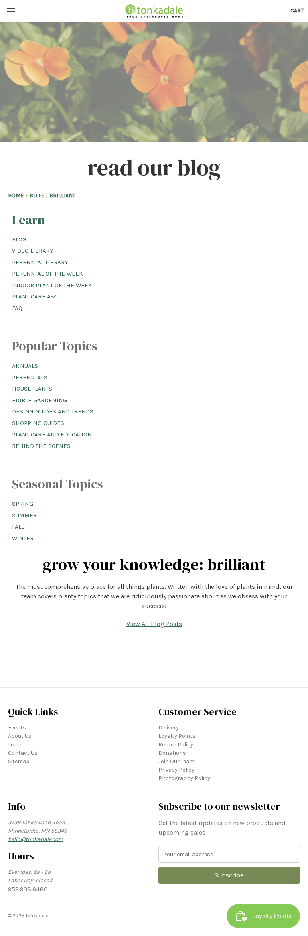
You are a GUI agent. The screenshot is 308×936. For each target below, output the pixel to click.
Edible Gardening (39, 400)
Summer (24, 515)
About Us (20, 736)
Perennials (29, 377)
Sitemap (19, 761)
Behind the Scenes (41, 446)
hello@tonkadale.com (35, 839)
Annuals (25, 365)
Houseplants (32, 388)
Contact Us (23, 753)
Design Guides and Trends (52, 411)
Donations (172, 753)
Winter (23, 538)
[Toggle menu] (11, 11)
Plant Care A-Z (34, 296)
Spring (22, 503)
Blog (19, 239)
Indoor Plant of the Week (52, 285)
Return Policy (175, 744)
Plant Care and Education (52, 434)
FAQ (17, 308)
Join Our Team (176, 761)
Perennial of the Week (47, 273)
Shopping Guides (38, 423)
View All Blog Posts (154, 624)
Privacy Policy (176, 769)
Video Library (32, 250)
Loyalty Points (177, 736)
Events (17, 727)
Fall (18, 526)
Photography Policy (184, 778)
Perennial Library (40, 262)
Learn (28, 220)
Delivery (168, 727)
